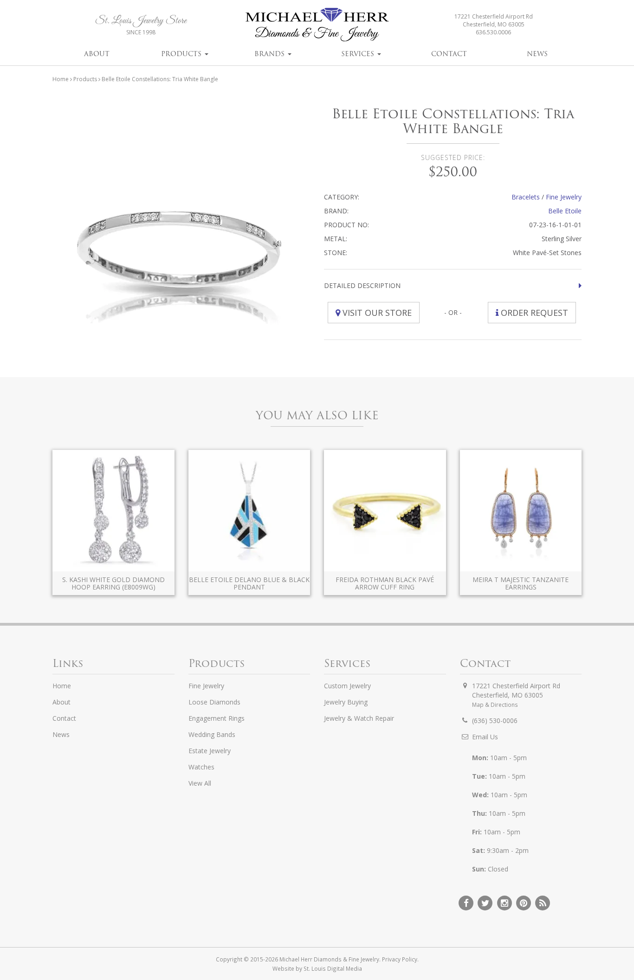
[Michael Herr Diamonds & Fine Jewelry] (317, 24)
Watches (201, 766)
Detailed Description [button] (362, 285)
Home (60, 79)
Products (182, 54)
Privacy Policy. (400, 959)
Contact (449, 54)
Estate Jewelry (209, 750)
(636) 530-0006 (495, 720)
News (537, 54)
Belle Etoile (565, 210)
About (97, 54)
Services (358, 54)
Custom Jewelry (347, 685)
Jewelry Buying (346, 702)
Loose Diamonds (214, 702)
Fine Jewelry (564, 196)
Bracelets (525, 196)
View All (199, 783)
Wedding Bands (211, 734)
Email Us (485, 736)
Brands (270, 54)
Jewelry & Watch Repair (359, 718)
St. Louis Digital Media (333, 968)
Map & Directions (495, 704)
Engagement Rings (216, 718)
